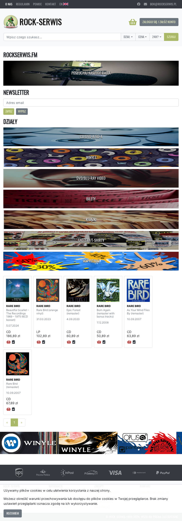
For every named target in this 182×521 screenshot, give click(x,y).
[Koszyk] (133, 22)
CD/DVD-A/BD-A (91, 136)
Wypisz (22, 111)
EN (61, 4)
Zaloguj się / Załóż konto (159, 22)
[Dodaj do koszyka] (8, 342)
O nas (8, 4)
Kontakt (50, 4)
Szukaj (171, 36)
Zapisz (8, 111)
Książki (91, 219)
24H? (155, 36)
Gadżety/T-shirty (91, 240)
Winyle (91, 157)
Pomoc (37, 4)
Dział (127, 36)
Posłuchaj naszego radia (91, 73)
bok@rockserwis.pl (162, 4)
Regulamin (23, 4)
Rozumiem (12, 513)
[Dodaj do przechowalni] (13, 342)
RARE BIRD (13, 306)
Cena (141, 36)
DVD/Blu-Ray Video (91, 178)
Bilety (91, 199)
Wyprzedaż (91, 261)
